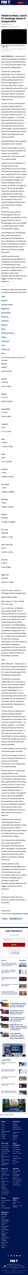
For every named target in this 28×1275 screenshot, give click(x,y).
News (3, 329)
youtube (17, 1255)
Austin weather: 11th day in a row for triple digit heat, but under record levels (18, 1005)
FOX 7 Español (5, 1149)
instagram (14, 1255)
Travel (11, 24)
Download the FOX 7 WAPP (16, 1175)
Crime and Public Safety (5, 1132)
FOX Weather (16, 1183)
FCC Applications (5, 1192)
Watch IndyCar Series (5, 1230)
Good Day (16, 1121)
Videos (3, 337)
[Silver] (1, 466)
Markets (4, 325)
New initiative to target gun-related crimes (8, 1084)
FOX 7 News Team (4, 1178)
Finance (4, 300)
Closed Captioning (4, 1187)
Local (2, 1124)
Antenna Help (4, 1194)
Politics (3, 1129)
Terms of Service (15, 953)
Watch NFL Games (4, 1217)
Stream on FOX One (5, 1213)
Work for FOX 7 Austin (5, 1182)
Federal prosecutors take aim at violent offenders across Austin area (9, 978)
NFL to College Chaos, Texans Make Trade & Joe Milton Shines (9, 1091)
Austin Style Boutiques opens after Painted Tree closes (8, 1070)
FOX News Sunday (4, 1135)
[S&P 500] (1, 375)
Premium (5, 321)
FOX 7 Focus (16, 1151)
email (20, 1255)
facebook (8, 1255)
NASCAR (3, 1206)
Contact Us (5, 349)
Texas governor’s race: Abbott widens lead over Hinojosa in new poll (17, 1012)
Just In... (4, 960)
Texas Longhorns (5, 1200)
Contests (15, 1139)
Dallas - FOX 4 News (16, 1202)
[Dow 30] (1, 390)
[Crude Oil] (1, 435)
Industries (5, 341)
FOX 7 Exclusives (16, 1144)
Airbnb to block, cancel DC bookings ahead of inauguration (13, 46)
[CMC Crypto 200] (1, 556)
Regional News (16, 1199)
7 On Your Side (16, 1149)
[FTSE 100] (1, 571)
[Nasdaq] (1, 405)
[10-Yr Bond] (1, 496)
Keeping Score (16, 1127)
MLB (2, 1204)
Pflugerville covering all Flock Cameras (8, 1063)
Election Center (7, 304)
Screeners (5, 317)
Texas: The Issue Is (17, 1153)
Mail (3, 296)
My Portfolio (6, 313)
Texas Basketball (5, 1208)
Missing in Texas (17, 1158)
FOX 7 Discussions (16, 1161)
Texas (2, 1127)
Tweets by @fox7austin (7, 1115)
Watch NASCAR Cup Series (5, 1227)
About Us (4, 1169)
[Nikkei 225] (1, 586)
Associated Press (5, 24)
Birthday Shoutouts (15, 1124)
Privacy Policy (15, 952)
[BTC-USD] (1, 541)
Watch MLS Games (4, 1246)
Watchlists (5, 309)
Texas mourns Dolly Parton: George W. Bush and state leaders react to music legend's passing (9, 993)
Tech (3, 345)
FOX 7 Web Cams (17, 1181)
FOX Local (4, 1143)
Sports (3, 1198)
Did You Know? (16, 1185)
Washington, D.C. (16, 919)
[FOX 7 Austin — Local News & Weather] (5, 2)
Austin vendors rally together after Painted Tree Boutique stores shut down (8, 971)
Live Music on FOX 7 (16, 1133)
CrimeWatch (16, 1147)
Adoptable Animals (15, 1136)
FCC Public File (5, 1190)
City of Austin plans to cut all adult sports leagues (9, 985)
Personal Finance (7, 333)
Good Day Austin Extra (5, 1157)
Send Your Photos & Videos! (17, 1178)
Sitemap (3, 1138)
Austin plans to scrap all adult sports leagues (8, 1077)
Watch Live (20, 2)
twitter (11, 1255)
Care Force (15, 1156)
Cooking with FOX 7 (17, 1129)
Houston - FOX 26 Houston (17, 1206)
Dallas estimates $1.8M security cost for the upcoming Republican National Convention (9, 964)
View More (22, 960)
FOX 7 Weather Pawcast (16, 1171)
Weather (16, 1169)
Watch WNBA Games (4, 1243)
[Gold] (1, 451)
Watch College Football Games (5, 1220)
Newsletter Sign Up (5, 1175)
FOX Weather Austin (4, 1153)
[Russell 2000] (1, 420)
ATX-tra (15, 1163)
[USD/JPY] (1, 526)
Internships (4, 1185)
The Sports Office (5, 1151)
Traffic (3, 1125)
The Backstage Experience (5, 1163)
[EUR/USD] (1, 481)
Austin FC (3, 1202)
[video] (23, 1064)
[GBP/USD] (1, 511)
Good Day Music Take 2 (5, 1160)
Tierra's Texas (4, 1147)
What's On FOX (5, 1171)
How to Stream (5, 1145)
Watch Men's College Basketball (4, 1234)
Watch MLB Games (4, 1223)
